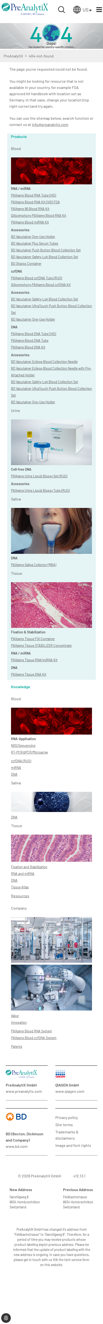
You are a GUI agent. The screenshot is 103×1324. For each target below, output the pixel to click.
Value (15, 1016)
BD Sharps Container (26, 264)
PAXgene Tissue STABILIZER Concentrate (41, 645)
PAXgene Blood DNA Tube (29, 340)
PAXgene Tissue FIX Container (33, 639)
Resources (20, 895)
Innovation (19, 1022)
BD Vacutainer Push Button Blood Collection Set (46, 250)
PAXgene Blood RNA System (31, 1031)
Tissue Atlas (20, 887)
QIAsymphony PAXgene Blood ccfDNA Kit (41, 285)
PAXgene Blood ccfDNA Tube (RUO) (36, 278)
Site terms (64, 1124)
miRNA (16, 768)
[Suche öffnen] (61, 9)
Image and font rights (73, 1145)
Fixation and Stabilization (29, 867)
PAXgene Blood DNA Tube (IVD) (33, 334)
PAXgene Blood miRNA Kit (30, 222)
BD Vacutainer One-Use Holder (33, 237)
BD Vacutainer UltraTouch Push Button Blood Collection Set (51, 309)
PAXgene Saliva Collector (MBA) (33, 565)
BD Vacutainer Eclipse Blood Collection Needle (44, 362)
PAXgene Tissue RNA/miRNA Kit (34, 660)
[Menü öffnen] (99, 9)
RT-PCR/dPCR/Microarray (29, 752)
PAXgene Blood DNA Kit (28, 347)
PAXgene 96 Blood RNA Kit (30, 209)
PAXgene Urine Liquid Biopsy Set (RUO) (39, 476)
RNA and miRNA (22, 874)
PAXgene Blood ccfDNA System (34, 1038)
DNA (14, 774)
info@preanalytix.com (50, 124)
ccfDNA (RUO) (21, 761)
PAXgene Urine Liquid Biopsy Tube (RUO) (40, 490)
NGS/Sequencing (23, 745)
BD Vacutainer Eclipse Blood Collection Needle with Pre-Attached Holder (51, 371)
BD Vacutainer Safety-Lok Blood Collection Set (44, 257)
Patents (16, 1046)
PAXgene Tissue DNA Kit (28, 674)
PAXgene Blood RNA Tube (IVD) (33, 195)
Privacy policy (66, 1117)
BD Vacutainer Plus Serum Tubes (34, 243)
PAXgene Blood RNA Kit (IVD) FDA (35, 202)
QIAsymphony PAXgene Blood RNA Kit (38, 215)
